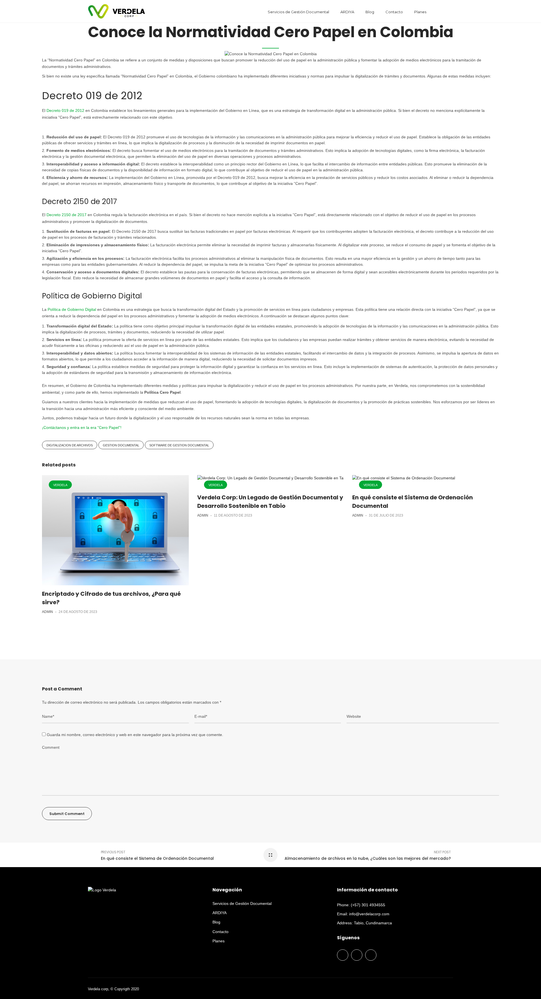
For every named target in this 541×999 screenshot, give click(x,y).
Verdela (60, 485)
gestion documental (121, 445)
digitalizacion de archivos (69, 445)
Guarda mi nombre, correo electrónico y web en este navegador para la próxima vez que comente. (135, 734)
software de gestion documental (179, 445)
